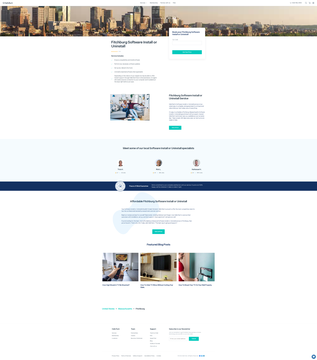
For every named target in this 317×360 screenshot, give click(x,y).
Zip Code (175, 39)
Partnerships (134, 333)
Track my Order (154, 333)
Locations (114, 338)
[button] (314, 357)
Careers (133, 335)
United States (108, 309)
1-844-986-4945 (296, 3)
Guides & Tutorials (155, 343)
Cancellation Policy (149, 356)
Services (114, 333)
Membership (115, 335)
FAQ (151, 335)
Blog (151, 341)
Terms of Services (126, 356)
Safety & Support (137, 356)
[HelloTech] (8, 3)
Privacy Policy (115, 356)
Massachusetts (125, 309)
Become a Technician (136, 338)
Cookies (159, 356)
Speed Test (153, 338)
